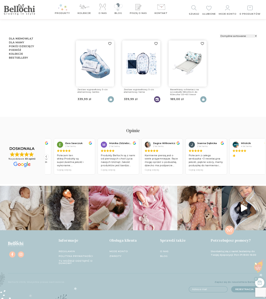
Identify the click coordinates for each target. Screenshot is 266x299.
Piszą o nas (138, 13)
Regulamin (67, 251)
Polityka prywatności (76, 256)
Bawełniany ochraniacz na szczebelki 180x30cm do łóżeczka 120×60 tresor (184, 91)
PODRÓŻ (15, 50)
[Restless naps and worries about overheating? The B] (155, 208)
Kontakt (161, 13)
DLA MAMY (16, 42)
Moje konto (227, 13)
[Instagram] (21, 254)
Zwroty (115, 256)
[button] (46, 156)
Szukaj (194, 13)
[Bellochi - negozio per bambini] (24, 9)
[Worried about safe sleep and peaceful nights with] (199, 208)
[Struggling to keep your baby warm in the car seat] (244, 208)
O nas (103, 13)
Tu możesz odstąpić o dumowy (76, 262)
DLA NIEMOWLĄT (21, 38)
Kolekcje (84, 13)
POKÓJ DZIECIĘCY (21, 46)
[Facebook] (12, 254)
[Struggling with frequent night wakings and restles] (22, 208)
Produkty (62, 13)
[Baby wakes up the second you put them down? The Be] (111, 208)
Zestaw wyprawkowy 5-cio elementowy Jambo (92, 90)
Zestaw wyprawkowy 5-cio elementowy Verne (139, 90)
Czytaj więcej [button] (57, 170)
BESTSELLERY (18, 57)
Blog (118, 13)
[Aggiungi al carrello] (111, 99)
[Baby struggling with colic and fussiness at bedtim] (66, 208)
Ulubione (209, 13)
